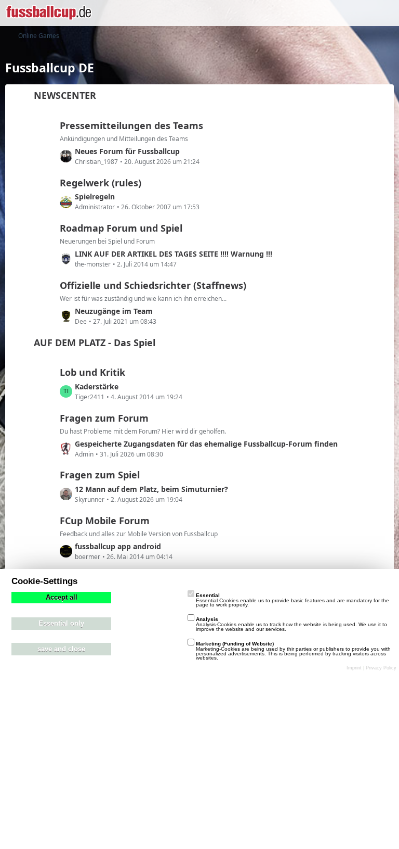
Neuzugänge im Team (114, 311)
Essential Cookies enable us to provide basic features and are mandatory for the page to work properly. (292, 600)
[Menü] (385, 13)
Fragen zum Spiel (100, 474)
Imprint (354, 667)
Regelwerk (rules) (100, 182)
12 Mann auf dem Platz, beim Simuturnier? (151, 489)
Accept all (61, 597)
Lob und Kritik (92, 372)
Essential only (61, 623)
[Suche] (333, 13)
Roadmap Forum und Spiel (121, 228)
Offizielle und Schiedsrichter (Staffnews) (153, 285)
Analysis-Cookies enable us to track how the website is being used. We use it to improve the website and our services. (291, 624)
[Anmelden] (359, 13)
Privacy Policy (381, 667)
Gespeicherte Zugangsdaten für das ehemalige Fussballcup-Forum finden (206, 444)
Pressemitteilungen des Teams (131, 125)
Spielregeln (95, 196)
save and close (61, 649)
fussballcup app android (118, 546)
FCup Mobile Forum (105, 520)
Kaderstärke (96, 386)
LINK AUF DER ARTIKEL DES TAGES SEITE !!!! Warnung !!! (173, 254)
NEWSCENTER (65, 95)
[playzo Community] (48, 13)
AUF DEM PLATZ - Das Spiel (94, 342)
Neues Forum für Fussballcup (127, 151)
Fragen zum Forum (104, 418)
